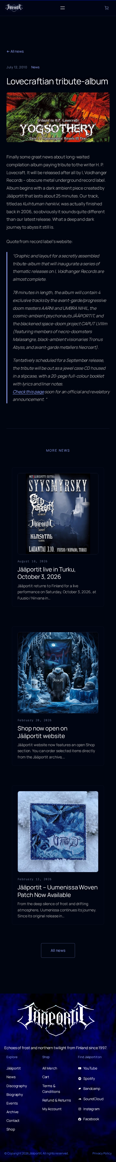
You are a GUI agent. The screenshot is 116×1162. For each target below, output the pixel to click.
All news (58, 950)
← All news (15, 51)
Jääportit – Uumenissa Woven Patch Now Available (58, 891)
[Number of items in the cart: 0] (106, 8)
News (35, 67)
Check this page (28, 392)
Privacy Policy (102, 1153)
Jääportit (35, 1153)
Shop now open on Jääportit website (42, 732)
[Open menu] (63, 8)
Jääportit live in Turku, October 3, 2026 (47, 573)
